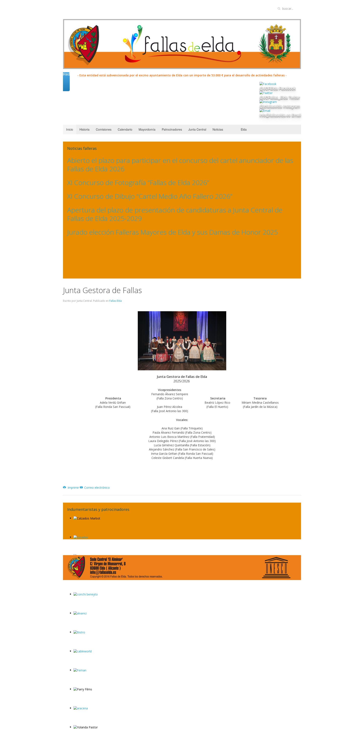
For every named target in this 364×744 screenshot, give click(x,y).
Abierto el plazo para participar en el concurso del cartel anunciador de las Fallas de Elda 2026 (180, 164)
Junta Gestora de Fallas (102, 290)
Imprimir (73, 488)
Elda (244, 129)
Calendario (125, 129)
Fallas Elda (115, 301)
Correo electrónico (96, 488)
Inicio (69, 129)
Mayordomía (147, 129)
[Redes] (66, 86)
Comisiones (103, 129)
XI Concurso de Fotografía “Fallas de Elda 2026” (138, 182)
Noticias (218, 129)
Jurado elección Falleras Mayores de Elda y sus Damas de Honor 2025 (172, 232)
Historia (84, 129)
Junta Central (197, 129)
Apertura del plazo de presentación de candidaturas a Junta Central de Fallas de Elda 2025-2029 (174, 214)
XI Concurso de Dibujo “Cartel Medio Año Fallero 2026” (149, 196)
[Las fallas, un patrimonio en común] (276, 567)
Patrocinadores (172, 129)
